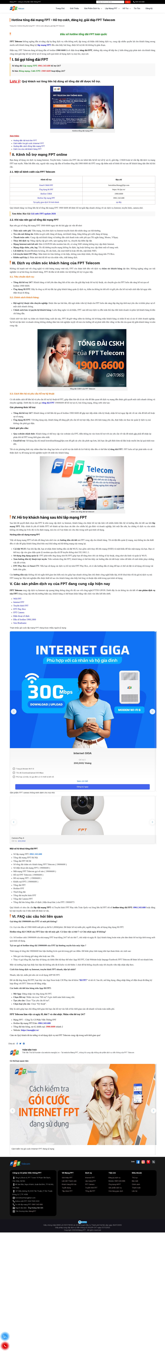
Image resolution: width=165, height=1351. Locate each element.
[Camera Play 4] (82, 815)
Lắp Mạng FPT (111, 8)
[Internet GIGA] (82, 689)
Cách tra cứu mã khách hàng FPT (27, 149)
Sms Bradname (19, 623)
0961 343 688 (37, 1204)
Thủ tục (135, 1178)
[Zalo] (133, 1162)
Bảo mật (135, 1181)
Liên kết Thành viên (69, 1181)
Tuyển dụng (66, 1188)
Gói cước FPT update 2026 (43, 213)
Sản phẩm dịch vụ (115, 1188)
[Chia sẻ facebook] (16, 1043)
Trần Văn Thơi (29, 1050)
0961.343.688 (139, 2)
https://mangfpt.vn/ (30, 1030)
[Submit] (128, 2)
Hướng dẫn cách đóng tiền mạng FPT (29, 146)
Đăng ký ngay (82, 787)
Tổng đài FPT (90, 1191)
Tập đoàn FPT (67, 1191)
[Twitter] (153, 1162)
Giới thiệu (74, 8)
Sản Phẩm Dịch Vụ (92, 8)
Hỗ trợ (125, 8)
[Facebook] (138, 1162)
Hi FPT (83, 980)
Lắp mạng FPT (90, 1181)
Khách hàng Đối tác (69, 1184)
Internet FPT (90, 1178)
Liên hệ (134, 1191)
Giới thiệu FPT (67, 1178)
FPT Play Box (19, 609)
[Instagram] (143, 1162)
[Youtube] (148, 1162)
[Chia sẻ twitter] (19, 1043)
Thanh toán (136, 1188)
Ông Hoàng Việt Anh (35, 1208)
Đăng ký (149, 8)
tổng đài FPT (86, 50)
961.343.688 (140, 907)
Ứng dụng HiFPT (115, 1184)
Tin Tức (137, 8)
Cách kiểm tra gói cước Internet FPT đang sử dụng (33, 1149)
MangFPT (32, 1211)
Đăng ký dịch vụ (114, 1178)
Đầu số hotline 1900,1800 (24, 619)
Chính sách (136, 1184)
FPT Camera (18, 612)
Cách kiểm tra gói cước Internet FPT (28, 143)
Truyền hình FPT (20, 605)
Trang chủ (60, 8)
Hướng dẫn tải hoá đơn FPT (25, 140)
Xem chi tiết (82, 781)
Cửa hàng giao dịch (116, 1191)
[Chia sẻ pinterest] (23, 1043)
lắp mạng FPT (44, 45)
